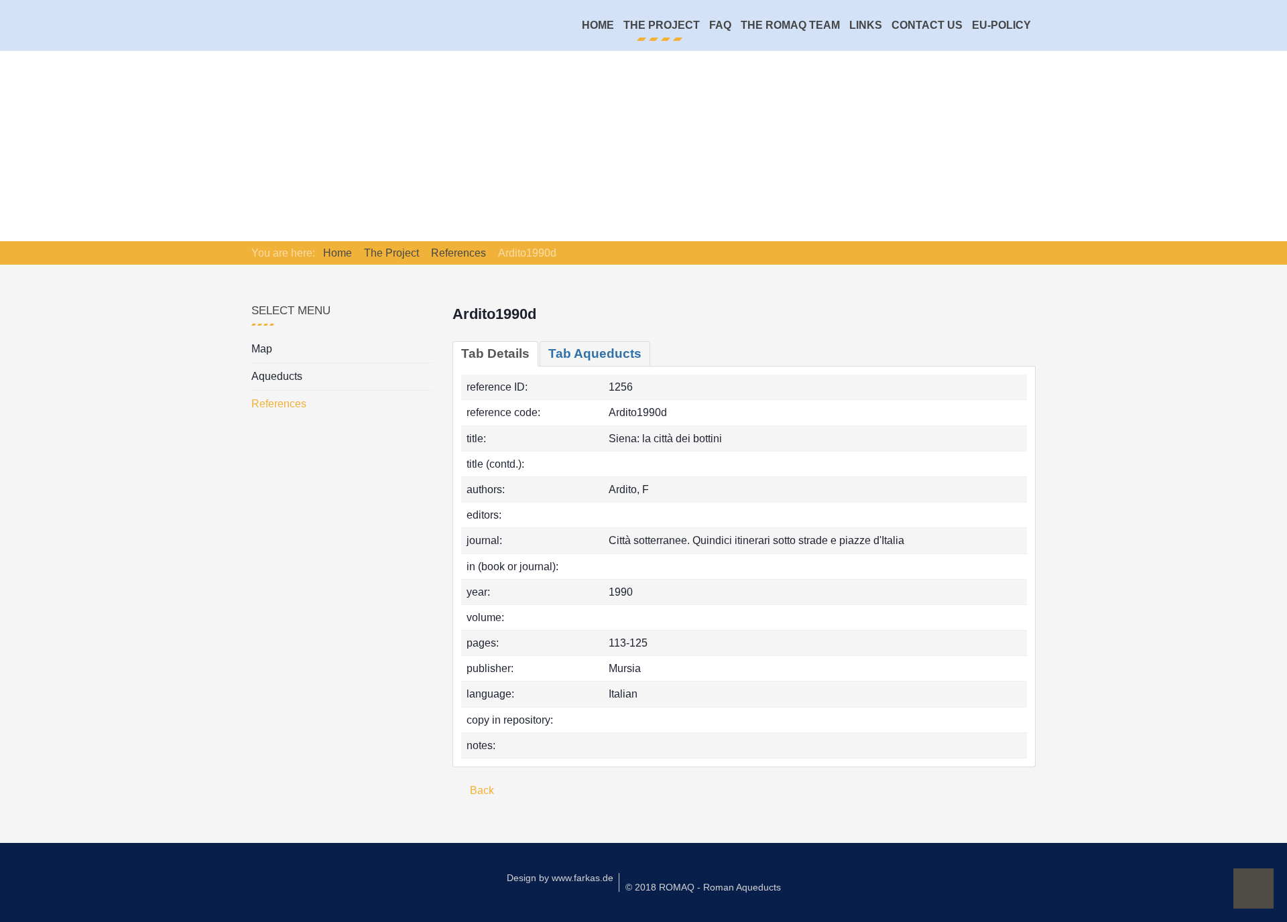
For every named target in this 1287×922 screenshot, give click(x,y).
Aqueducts (276, 376)
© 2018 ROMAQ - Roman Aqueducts (703, 887)
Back (480, 790)
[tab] (495, 354)
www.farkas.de (582, 877)
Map (261, 348)
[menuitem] (598, 25)
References (278, 403)
